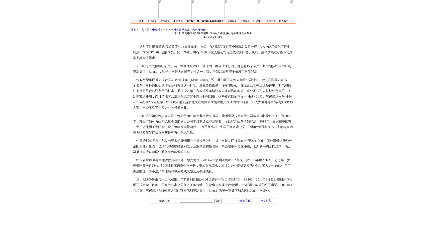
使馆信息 (165, 21)
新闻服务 (245, 21)
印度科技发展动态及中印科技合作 (186, 29)
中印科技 (157, 29)
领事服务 (232, 21)
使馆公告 (271, 21)
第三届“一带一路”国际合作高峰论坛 (205, 21)
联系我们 (284, 21)
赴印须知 (258, 21)
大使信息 (152, 21)
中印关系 (178, 21)
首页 (141, 21)
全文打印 (265, 200)
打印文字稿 (244, 200)
